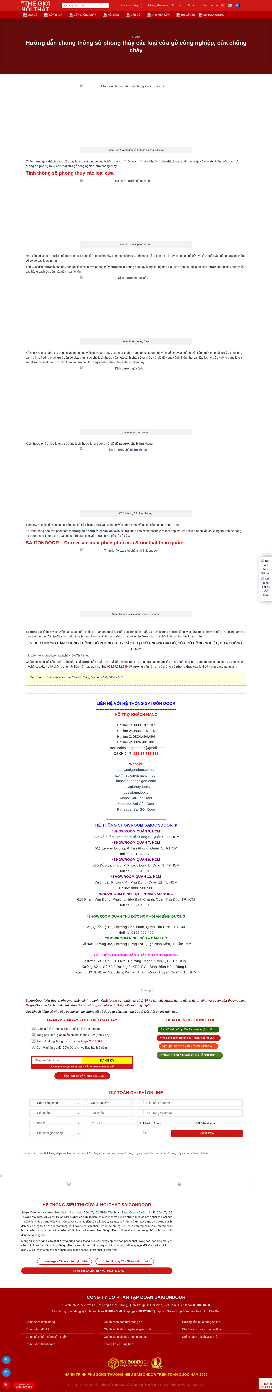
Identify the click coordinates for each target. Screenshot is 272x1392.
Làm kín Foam (151, 1123)
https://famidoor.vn (136, 792)
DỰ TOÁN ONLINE (213, 15)
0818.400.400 (24, 1385)
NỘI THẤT (113, 15)
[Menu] (248, 14)
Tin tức (191, 5)
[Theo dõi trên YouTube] (248, 5)
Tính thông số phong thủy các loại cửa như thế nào (181, 1153)
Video (204, 5)
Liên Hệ (213, 5)
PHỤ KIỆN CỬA (160, 15)
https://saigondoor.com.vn (136, 770)
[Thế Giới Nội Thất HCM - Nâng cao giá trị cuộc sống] (38, 5)
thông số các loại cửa (103, 1153)
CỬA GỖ (32, 15)
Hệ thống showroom (157, 5)
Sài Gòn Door (141, 798)
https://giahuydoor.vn (136, 787)
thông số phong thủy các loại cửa (135, 1153)
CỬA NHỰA (55, 15)
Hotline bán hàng (129, 5)
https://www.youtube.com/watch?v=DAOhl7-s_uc (57, 655)
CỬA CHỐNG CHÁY (85, 15)
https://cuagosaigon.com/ (136, 781)
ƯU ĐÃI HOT (188, 15)
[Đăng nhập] (234, 14)
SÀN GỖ (135, 15)
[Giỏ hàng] (241, 14)
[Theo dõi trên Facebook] (243, 5)
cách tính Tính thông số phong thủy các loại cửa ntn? (61, 1153)
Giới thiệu (177, 5)
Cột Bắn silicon (205, 1123)
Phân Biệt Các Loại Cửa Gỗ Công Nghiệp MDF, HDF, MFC (84, 677)
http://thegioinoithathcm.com (136, 775)
